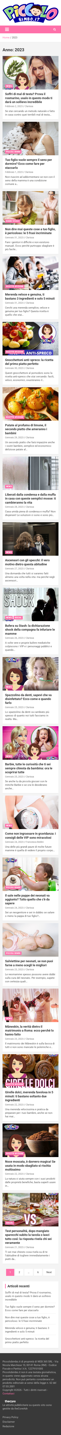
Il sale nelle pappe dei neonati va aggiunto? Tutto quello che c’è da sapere (27, 899)
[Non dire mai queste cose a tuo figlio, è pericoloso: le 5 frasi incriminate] (30, 208)
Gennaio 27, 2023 (14, 568)
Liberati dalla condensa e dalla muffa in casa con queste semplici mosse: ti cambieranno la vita (30, 498)
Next (49, 1272)
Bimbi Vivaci (12, 221)
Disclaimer (9, 1421)
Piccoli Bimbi (13, 152)
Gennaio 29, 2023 (14, 437)
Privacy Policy (10, 1417)
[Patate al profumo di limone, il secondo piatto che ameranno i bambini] (30, 404)
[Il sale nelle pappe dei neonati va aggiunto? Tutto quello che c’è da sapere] (30, 874)
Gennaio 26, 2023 (14, 638)
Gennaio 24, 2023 (14, 842)
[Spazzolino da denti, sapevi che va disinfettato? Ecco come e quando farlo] (30, 674)
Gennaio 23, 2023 (14, 969)
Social (18, 617)
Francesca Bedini (35, 842)
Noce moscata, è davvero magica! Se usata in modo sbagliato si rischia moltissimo (30, 1165)
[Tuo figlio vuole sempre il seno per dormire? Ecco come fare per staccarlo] (30, 138)
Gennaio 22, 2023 (14, 1104)
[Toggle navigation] (7, 29)
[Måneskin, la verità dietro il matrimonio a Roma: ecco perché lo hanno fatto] (30, 1005)
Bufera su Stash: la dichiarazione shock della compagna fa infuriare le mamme (30, 629)
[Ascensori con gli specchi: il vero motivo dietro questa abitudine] (30, 539)
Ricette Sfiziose (14, 286)
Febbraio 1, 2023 (14, 172)
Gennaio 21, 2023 (14, 1247)
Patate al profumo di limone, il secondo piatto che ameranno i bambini (26, 429)
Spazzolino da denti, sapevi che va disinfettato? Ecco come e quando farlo (28, 699)
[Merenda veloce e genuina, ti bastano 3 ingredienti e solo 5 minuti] (30, 273)
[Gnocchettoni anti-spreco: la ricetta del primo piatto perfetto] (30, 338)
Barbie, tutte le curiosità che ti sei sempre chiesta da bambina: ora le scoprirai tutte (28, 768)
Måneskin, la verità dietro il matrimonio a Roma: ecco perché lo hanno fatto (29, 1030)
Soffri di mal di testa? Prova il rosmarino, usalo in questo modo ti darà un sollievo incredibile (28, 98)
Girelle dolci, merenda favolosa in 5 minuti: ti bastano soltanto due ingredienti (29, 1096)
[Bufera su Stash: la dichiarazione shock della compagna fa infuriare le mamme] (30, 604)
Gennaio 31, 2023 (14, 237)
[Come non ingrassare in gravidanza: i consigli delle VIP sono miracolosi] (30, 812)
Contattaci (8, 1393)
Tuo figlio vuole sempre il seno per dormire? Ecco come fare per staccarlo (28, 164)
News (9, 86)
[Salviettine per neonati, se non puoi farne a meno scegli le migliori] (30, 940)
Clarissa (29, 106)
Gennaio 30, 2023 (14, 368)
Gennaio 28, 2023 (14, 506)
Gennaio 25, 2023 (14, 707)
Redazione (8, 1426)
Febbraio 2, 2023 (14, 106)
